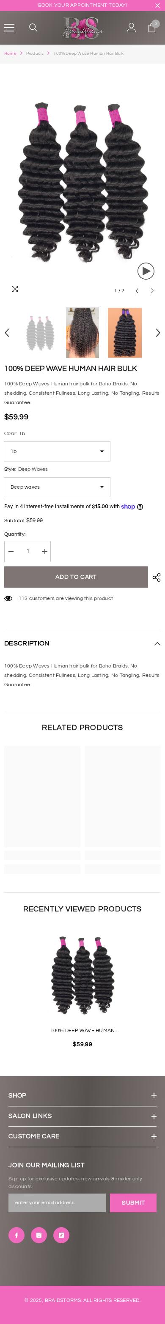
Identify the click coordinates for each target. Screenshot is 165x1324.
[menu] (9, 28)
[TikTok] (61, 1235)
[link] (42, 855)
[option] (82, 181)
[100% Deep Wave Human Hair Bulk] (82, 975)
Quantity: (14, 534)
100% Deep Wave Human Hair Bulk (82, 1031)
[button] (136, 290)
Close (157, 6)
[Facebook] (16, 1235)
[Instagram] (39, 1235)
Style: (26, 469)
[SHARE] (154, 577)
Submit (133, 1203)
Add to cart (77, 577)
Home (10, 53)
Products (35, 53)
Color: (14, 433)
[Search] (33, 28)
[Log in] (131, 27)
